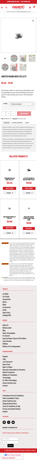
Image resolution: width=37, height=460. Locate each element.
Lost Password (7, 362)
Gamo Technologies (9, 333)
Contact (5, 385)
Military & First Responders (11, 346)
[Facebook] (4, 422)
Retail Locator (7, 328)
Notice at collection (8, 458)
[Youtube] (13, 422)
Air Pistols (6, 296)
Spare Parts (6, 312)
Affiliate (5, 344)
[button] (1, 7)
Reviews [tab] (27, 123)
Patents (5, 411)
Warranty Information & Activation (14, 370)
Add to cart (24, 114)
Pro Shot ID (6, 336)
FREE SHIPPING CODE (25, 1)
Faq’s (4, 359)
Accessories (7, 307)
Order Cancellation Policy (11, 398)
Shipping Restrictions (10, 403)
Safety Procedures (9, 372)
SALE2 (24, 118)
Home (8, 11)
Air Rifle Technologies (10, 380)
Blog (4, 330)
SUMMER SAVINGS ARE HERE (13, 1)
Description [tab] (6, 123)
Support (5, 356)
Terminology (7, 377)
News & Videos (7, 367)
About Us (5, 325)
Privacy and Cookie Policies (12, 409)
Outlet (4, 310)
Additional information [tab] (17, 123)
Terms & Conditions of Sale (11, 406)
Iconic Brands (7, 341)
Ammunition (13, 11)
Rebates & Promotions (10, 375)
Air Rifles (6, 294)
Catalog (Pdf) (7, 315)
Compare (8, 193)
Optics (5, 302)
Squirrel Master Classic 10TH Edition (14, 338)
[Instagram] (8, 422)
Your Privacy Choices (14, 455)
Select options (9, 188)
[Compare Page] (13, 193)
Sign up (11, 445)
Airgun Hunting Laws (9, 383)
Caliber (5, 103)
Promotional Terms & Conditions (13, 395)
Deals (4, 304)
